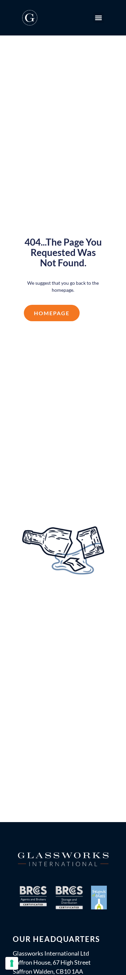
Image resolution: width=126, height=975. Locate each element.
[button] (98, 17)
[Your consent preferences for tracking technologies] (11, 963)
